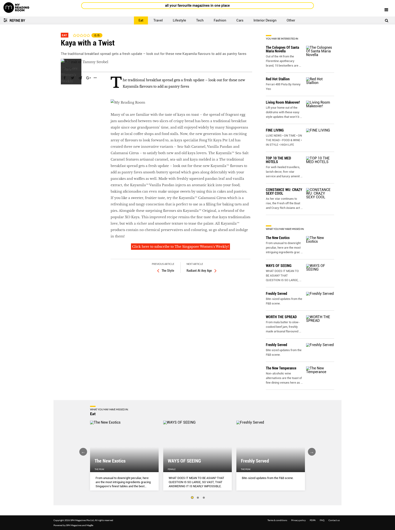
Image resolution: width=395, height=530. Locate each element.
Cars (239, 20)
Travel (158, 20)
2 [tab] (198, 498)
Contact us (334, 520)
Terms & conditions (277, 520)
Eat (141, 20)
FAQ (322, 520)
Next (312, 452)
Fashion (220, 20)
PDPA (313, 520)
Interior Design (265, 20)
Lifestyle (179, 20)
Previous (83, 452)
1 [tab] (192, 498)
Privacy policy (298, 520)
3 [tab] (204, 498)
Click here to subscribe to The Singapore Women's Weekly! (180, 247)
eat (63, 91)
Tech (200, 20)
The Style (168, 271)
